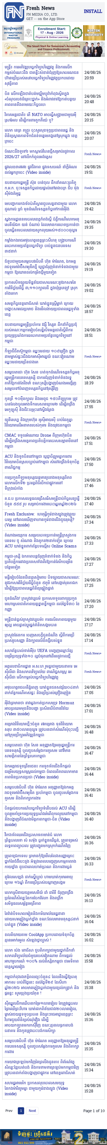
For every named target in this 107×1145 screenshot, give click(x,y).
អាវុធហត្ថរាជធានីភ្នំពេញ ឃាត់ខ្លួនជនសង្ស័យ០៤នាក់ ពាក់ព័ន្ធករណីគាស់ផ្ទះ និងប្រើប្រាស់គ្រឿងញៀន (42, 690)
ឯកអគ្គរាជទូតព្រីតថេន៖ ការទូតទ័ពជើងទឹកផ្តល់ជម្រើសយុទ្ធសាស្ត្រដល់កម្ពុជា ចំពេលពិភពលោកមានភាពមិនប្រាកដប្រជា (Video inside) (41, 772)
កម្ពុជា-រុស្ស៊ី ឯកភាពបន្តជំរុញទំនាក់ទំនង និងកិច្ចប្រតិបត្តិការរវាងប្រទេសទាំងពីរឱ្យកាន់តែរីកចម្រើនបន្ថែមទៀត (39, 562)
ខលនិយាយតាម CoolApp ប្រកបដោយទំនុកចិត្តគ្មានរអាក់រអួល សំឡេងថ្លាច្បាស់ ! (39, 937)
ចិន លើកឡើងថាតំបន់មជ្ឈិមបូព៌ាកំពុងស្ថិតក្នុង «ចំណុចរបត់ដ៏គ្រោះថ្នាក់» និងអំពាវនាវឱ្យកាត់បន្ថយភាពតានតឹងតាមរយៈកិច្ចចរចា (40, 99)
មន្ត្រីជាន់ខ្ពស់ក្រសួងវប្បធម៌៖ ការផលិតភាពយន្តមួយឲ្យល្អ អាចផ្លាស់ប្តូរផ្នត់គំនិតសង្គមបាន (40, 622)
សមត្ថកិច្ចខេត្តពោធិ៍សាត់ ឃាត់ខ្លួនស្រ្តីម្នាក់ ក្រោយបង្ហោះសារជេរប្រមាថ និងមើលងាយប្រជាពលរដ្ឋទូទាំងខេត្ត (42, 309)
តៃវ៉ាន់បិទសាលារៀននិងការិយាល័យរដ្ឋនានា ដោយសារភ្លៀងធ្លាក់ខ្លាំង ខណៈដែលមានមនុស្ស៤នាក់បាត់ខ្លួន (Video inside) (42, 919)
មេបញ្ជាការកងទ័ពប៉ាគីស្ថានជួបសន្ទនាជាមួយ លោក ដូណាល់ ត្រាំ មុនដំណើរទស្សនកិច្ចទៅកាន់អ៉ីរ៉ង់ (41, 206)
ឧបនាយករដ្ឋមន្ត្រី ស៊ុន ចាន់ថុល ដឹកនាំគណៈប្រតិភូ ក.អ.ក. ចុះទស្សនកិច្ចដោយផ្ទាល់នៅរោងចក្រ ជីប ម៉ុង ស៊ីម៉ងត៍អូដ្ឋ (42, 188)
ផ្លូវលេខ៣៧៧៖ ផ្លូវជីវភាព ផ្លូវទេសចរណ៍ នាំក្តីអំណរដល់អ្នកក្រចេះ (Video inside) (41, 170)
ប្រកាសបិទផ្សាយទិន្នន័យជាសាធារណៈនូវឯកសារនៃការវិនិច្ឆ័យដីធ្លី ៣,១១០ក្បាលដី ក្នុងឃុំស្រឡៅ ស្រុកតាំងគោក (41, 288)
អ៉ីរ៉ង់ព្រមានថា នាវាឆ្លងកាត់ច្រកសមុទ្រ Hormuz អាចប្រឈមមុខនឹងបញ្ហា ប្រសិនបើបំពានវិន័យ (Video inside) (39, 708)
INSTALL (93, 11)
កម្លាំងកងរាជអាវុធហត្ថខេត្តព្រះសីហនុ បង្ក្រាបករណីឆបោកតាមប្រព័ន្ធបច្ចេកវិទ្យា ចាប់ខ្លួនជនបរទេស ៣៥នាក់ (40, 246)
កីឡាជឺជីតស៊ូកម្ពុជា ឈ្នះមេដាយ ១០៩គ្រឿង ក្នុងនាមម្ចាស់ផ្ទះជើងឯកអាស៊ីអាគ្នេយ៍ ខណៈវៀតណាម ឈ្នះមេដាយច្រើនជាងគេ (39, 357)
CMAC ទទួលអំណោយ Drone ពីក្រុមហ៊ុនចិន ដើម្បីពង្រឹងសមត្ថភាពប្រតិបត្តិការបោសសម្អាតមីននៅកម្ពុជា (41, 441)
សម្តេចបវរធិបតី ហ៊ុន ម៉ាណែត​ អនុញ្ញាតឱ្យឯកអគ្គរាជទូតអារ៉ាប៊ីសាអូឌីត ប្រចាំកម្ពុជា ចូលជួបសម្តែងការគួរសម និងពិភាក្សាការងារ (41, 793)
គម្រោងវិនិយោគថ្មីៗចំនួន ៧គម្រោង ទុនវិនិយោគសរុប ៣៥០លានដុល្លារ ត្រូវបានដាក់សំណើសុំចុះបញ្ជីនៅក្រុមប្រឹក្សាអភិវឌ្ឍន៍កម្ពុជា (41, 729)
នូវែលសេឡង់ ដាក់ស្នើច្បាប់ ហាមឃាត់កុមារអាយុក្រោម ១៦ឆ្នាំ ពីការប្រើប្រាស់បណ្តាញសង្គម (39, 880)
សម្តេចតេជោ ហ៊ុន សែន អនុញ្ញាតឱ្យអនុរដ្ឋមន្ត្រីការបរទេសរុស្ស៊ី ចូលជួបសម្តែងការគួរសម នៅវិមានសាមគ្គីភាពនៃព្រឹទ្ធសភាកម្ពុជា (40, 751)
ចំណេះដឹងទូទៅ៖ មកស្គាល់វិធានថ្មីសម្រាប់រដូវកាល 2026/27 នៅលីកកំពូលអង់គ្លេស (40, 154)
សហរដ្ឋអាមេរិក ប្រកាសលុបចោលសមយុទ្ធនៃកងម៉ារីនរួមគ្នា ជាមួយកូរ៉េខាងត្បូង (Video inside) (36, 1088)
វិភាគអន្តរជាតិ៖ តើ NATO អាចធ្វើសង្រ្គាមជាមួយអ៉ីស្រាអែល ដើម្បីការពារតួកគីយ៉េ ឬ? (40, 117)
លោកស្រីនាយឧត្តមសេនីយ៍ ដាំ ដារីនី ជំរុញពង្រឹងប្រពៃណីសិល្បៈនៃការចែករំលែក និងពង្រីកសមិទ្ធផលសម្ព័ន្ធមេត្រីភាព (39, 898)
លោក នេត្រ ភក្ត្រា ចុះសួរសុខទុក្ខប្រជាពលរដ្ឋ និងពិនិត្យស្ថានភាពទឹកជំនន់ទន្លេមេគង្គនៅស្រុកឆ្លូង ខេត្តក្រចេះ (41, 136)
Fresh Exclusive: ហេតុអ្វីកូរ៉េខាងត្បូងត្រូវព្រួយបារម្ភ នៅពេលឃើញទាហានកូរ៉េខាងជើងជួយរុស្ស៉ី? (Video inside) (40, 520)
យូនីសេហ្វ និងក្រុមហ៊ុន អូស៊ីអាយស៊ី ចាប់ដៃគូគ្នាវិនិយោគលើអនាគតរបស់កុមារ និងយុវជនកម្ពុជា (38, 422)
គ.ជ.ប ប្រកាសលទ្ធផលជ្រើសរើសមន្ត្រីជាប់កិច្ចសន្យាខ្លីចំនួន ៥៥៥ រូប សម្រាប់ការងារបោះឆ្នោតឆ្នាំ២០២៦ (42, 501)
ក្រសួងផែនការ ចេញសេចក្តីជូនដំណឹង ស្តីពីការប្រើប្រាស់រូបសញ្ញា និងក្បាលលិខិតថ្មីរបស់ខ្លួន (39, 638)
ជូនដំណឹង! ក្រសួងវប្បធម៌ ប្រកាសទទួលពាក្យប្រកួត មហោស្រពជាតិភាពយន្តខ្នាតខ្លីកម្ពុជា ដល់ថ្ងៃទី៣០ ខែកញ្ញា (42, 604)
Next (32, 1110)
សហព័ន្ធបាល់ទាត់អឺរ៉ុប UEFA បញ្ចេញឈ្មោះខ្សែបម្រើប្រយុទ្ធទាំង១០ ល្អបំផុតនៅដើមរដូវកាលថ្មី (39, 653)
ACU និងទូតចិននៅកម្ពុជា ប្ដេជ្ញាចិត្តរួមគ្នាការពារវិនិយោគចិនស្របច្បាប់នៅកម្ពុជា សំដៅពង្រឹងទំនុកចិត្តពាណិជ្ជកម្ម (42, 462)
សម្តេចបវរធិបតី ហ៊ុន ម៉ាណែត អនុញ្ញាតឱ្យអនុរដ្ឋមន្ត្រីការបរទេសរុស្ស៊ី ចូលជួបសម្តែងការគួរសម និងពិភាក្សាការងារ (42, 1046)
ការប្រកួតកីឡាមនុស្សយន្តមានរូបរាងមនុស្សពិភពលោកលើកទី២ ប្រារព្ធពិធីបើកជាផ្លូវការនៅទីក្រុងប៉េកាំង (38, 483)
